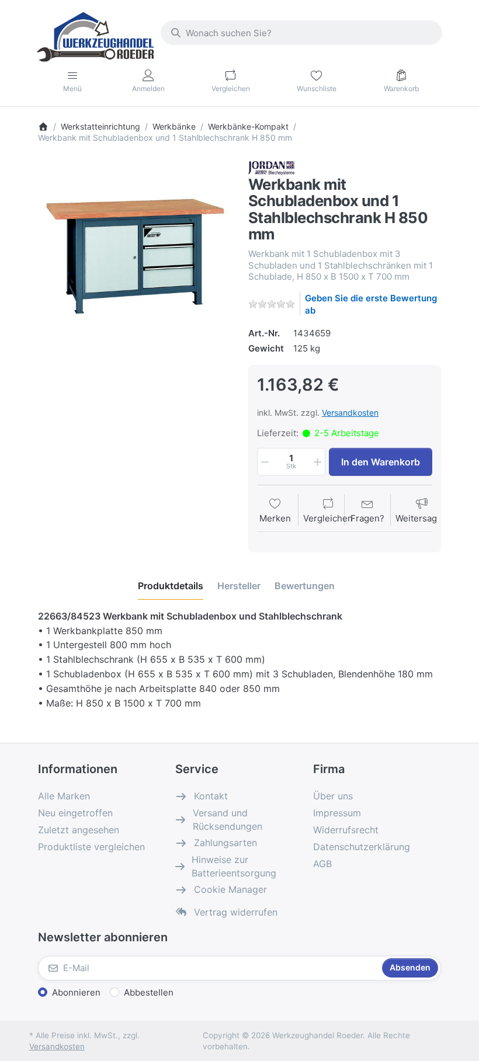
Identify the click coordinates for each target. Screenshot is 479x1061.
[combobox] (301, 32)
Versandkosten (350, 413)
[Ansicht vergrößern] (134, 257)
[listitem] (134, 257)
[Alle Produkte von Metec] (271, 167)
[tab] (170, 585)
